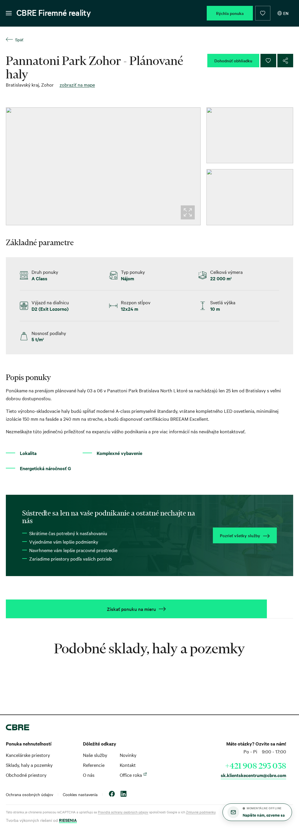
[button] (257, 812)
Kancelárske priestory (28, 755)
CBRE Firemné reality (53, 12)
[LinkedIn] (123, 794)
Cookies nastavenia (80, 794)
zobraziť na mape (77, 84)
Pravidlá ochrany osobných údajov (123, 812)
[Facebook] (112, 794)
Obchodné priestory (26, 775)
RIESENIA (68, 820)
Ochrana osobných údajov (29, 794)
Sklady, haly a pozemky (29, 765)
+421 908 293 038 (255, 766)
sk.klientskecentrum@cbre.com (253, 775)
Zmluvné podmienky (200, 812)
